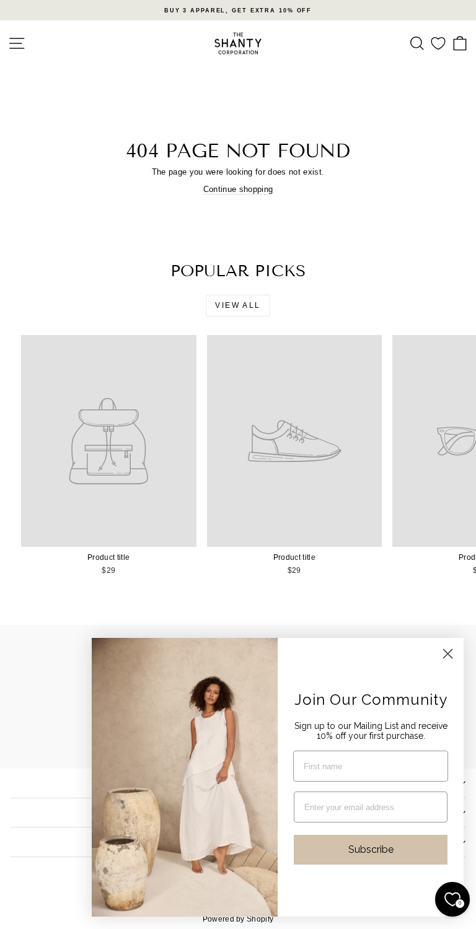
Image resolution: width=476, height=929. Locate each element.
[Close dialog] (448, 654)
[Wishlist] (438, 43)
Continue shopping (238, 189)
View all (237, 305)
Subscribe (371, 849)
